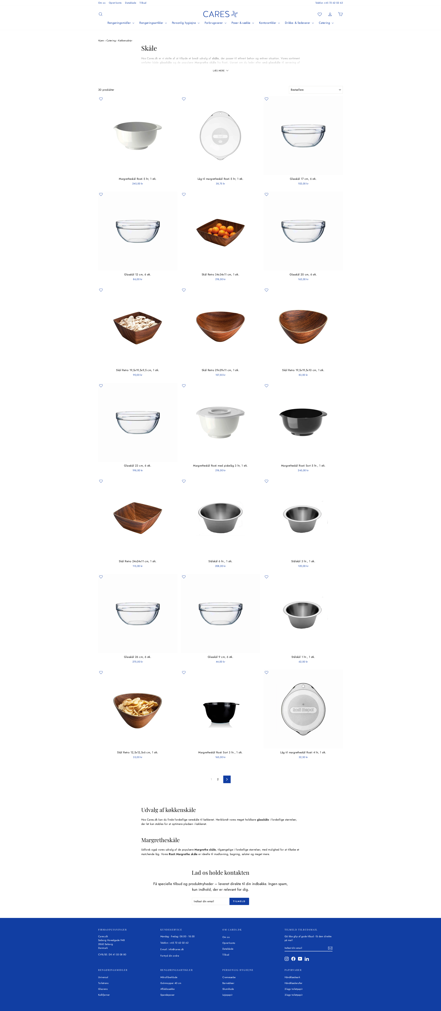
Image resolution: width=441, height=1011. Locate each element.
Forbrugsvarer (214, 23)
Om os (101, 2)
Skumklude (228, 989)
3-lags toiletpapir (294, 995)
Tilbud (143, 2)
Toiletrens (103, 983)
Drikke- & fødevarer (298, 23)
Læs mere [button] (219, 70)
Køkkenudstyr (125, 40)
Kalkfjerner (104, 995)
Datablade (130, 2)
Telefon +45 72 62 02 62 (329, 2)
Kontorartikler (268, 23)
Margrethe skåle (205, 62)
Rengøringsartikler (151, 23)
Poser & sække (241, 23)
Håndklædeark (292, 977)
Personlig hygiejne (184, 23)
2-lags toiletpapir (294, 989)
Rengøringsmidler (119, 23)
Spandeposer (167, 995)
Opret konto (115, 2)
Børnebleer (228, 983)
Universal (103, 977)
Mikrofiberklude (168, 977)
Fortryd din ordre (169, 955)
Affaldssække (167, 989)
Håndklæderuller (293, 983)
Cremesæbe (229, 977)
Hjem (101, 40)
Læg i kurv (137, 171)
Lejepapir (227, 995)
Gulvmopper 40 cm (170, 983)
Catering (325, 23)
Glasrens (103, 989)
